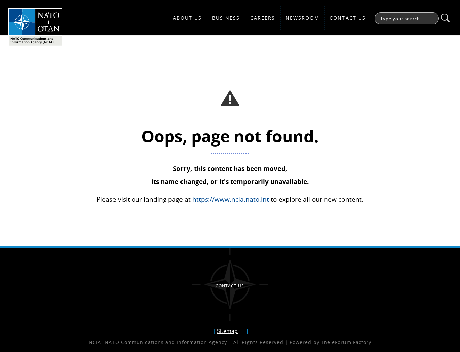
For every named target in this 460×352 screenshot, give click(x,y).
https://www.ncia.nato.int (230, 199)
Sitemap (227, 331)
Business (226, 17)
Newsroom (302, 17)
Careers (262, 17)
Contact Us (348, 17)
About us (187, 17)
